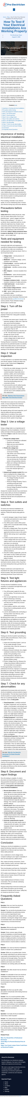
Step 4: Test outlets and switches (10, 119)
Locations (7, 1085)
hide (16, 105)
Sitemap (7, 1091)
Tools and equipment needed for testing (12, 111)
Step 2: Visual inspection (8, 115)
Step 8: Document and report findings (12, 126)
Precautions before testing (9, 110)
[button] (14, 9)
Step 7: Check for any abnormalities (11, 124)
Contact (7, 1089)
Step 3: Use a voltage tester (9, 117)
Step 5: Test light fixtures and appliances (12, 120)
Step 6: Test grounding (8, 122)
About (6, 1084)
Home (4, 17)
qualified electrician (18, 299)
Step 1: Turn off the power (9, 113)
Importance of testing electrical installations (13, 108)
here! (20, 1096)
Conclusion (5, 127)
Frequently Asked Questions (10, 129)
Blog (8, 17)
